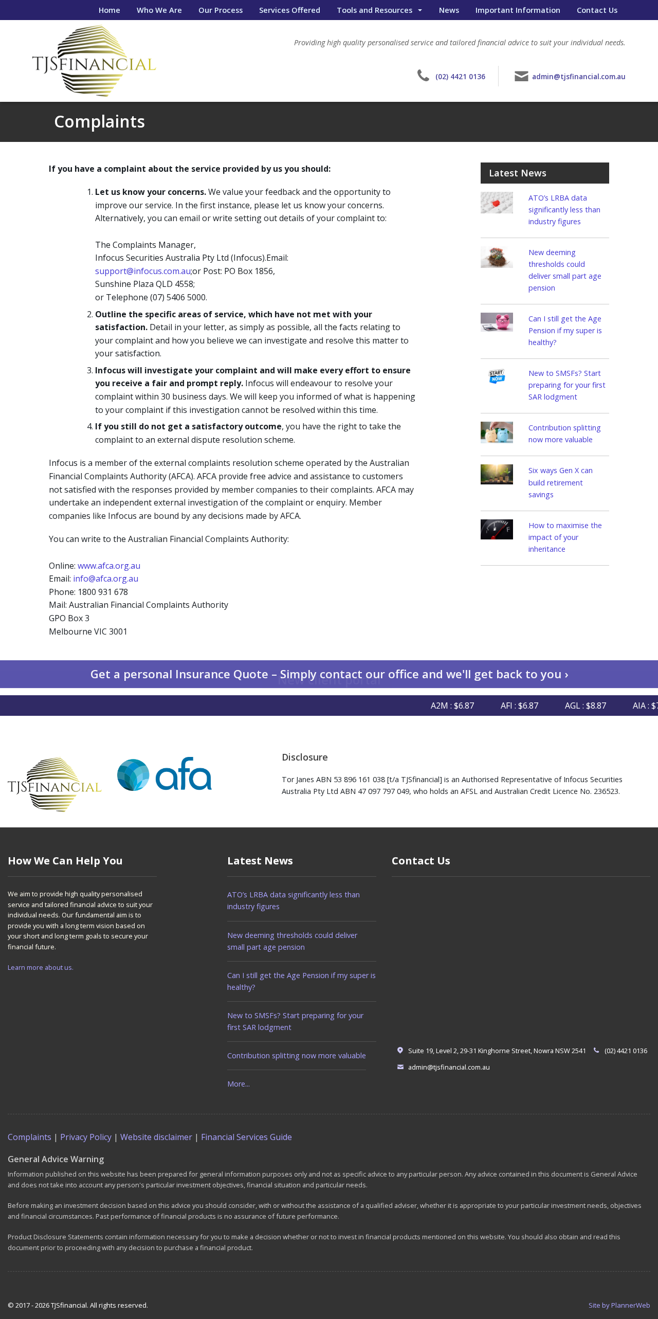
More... (238, 1084)
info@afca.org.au (105, 578)
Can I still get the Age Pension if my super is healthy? (565, 330)
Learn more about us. (41, 967)
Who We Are (159, 10)
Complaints (29, 1137)
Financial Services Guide (246, 1137)
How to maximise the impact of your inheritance (565, 537)
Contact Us (597, 10)
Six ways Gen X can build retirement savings (560, 482)
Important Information (518, 10)
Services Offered (289, 10)
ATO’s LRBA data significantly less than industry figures (564, 209)
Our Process (220, 10)
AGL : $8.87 (572, 705)
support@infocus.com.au (143, 271)
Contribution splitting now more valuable (296, 1055)
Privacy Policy (86, 1137)
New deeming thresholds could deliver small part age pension (292, 941)
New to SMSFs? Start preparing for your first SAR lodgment (567, 385)
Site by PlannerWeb (619, 1305)
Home (109, 10)
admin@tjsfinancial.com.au (579, 76)
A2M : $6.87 (439, 705)
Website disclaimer (156, 1137)
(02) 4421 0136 (460, 76)
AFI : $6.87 (506, 705)
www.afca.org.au (109, 565)
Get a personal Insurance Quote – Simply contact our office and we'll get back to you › (329, 674)
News (449, 10)
